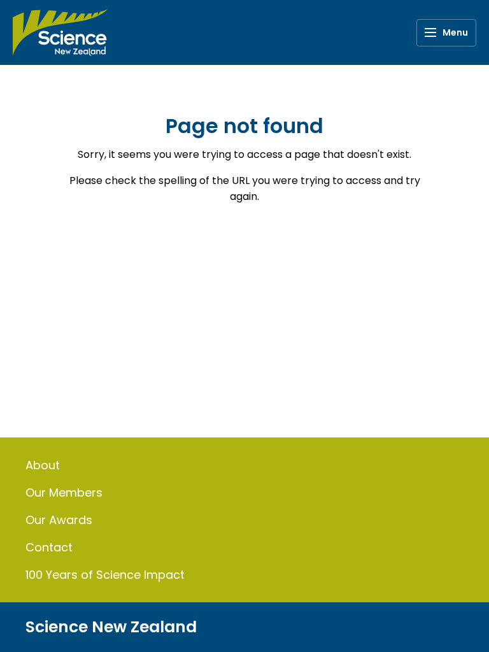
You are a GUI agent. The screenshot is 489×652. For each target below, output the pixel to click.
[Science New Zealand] (60, 32)
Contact (49, 547)
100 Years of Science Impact (105, 575)
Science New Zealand (111, 627)
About (42, 465)
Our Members (64, 492)
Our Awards (58, 520)
